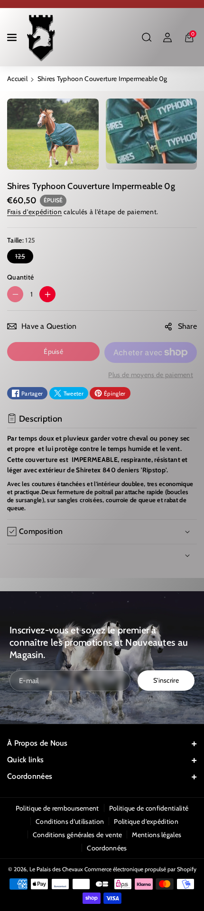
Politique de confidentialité (148, 808)
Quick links (25, 759)
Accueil (17, 78)
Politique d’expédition (146, 821)
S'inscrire (166, 680)
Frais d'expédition (34, 211)
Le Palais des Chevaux (56, 869)
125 (22, 257)
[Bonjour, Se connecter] (167, 37)
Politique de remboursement (57, 808)
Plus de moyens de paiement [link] (150, 374)
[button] (13, 37)
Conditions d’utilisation (70, 821)
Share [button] (187, 326)
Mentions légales (156, 834)
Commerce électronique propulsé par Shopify (140, 869)
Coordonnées (29, 776)
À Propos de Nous (37, 743)
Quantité (20, 277)
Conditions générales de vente (77, 834)
